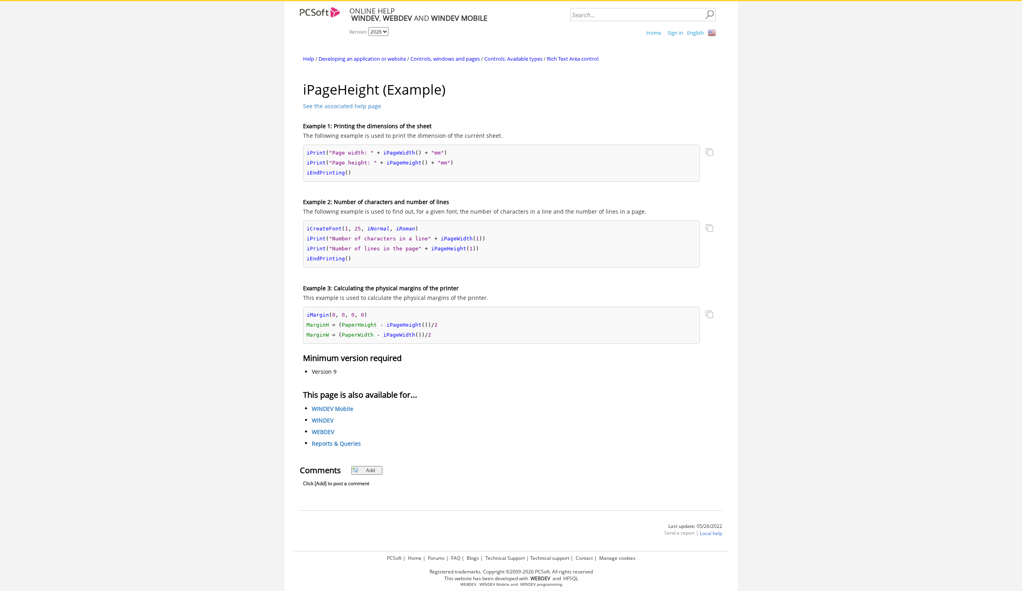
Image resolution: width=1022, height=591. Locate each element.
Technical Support (505, 558)
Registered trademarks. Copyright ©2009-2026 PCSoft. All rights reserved (511, 571)
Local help (711, 533)
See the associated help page (342, 106)
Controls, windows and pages (445, 58)
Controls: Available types (513, 58)
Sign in (675, 32)
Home (653, 32)
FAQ (455, 558)
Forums (436, 558)
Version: (358, 31)
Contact (584, 558)
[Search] (709, 15)
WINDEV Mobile (332, 409)
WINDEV (322, 420)
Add (370, 470)
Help (308, 58)
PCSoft (394, 558)
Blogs (473, 558)
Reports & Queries (336, 443)
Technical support (549, 558)
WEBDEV (323, 432)
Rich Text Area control (572, 58)
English (695, 32)
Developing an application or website (362, 58)
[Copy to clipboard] (709, 153)
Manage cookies (617, 558)
